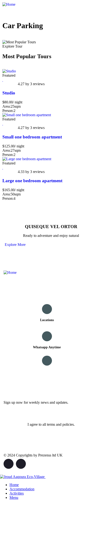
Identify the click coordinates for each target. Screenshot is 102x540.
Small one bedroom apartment (32, 136)
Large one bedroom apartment (32, 180)
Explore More (15, 245)
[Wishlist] (3, 80)
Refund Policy (47, 371)
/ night (17, 102)
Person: (8, 111)
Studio (8, 92)
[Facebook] (9, 464)
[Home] (8, 4)
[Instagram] (21, 464)
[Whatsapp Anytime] (47, 336)
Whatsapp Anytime (47, 347)
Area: (6, 106)
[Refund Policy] (47, 361)
